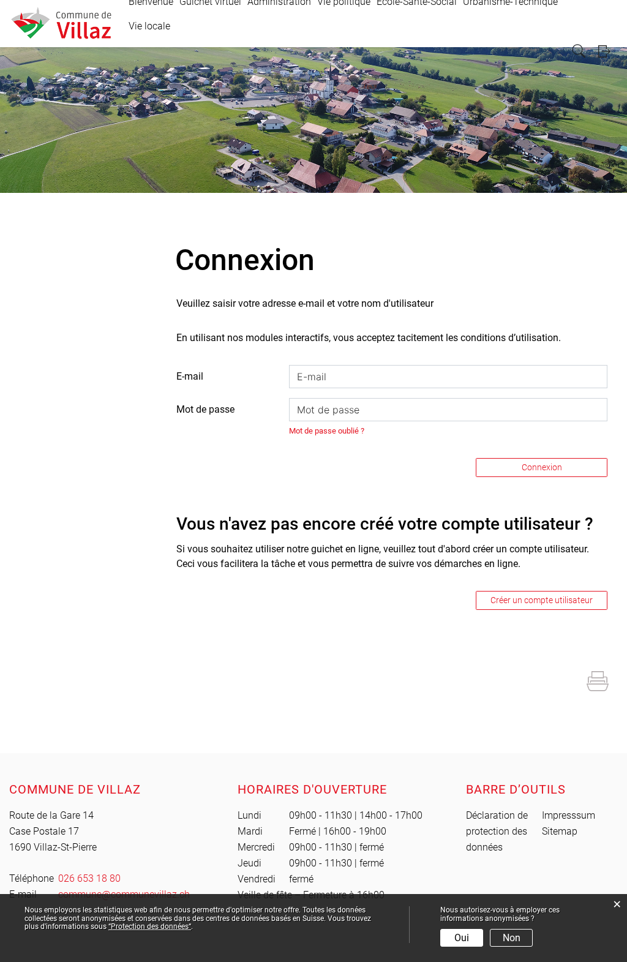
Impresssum (568, 815)
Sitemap (559, 831)
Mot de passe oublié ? (326, 430)
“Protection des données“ (149, 926)
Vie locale (149, 26)
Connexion (542, 467)
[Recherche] (580, 51)
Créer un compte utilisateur (541, 600)
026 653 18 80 (89, 878)
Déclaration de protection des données (497, 831)
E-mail (189, 376)
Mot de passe (205, 409)
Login (608, 51)
